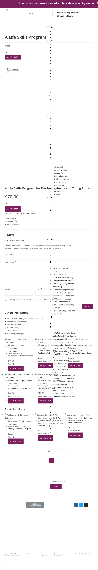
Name (8, 289)
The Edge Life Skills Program (49, 353)
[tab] (50, 218)
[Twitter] (81, 505)
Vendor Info (12, 221)
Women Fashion (57, 423)
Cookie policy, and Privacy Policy (60, 554)
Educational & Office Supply (24, 213)
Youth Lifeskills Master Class (79, 353)
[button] (35, 505)
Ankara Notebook (75, 422)
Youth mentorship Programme (20, 356)
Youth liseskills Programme (49, 388)
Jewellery (49, 423)
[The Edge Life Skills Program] (13, 76)
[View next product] (18, 69)
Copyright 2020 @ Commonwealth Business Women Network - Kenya (17, 554)
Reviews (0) (11, 218)
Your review (10, 262)
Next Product (12, 69)
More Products (13, 224)
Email (38, 289)
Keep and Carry (44, 425)
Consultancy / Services (15, 353)
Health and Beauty (51, 422)
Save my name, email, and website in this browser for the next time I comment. (40, 299)
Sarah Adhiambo (20, 321)
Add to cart (12, 57)
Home (51, 33)
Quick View (9, 342)
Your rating (10, 254)
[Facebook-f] (76, 505)
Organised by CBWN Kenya (84, 554)
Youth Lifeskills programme (19, 388)
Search (56, 486)
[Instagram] (86, 505)
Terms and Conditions (44, 554)
